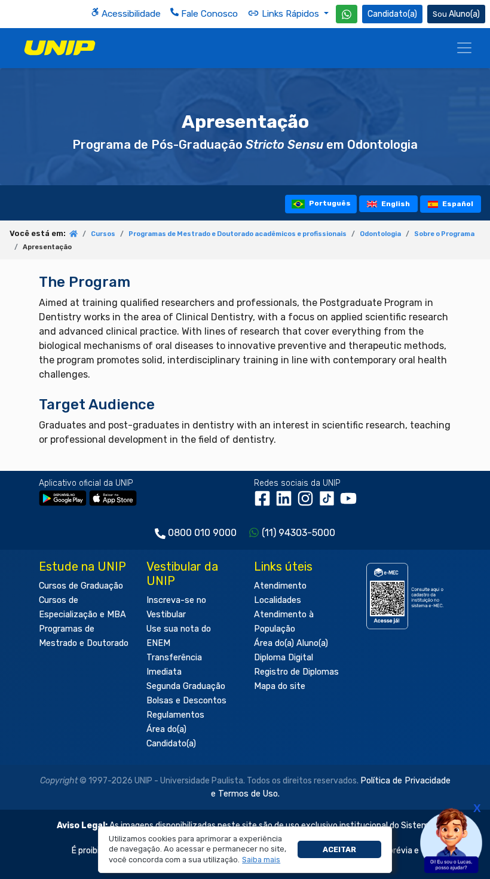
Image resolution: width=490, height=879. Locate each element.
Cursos (103, 234)
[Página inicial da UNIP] (73, 234)
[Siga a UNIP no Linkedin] (286, 503)
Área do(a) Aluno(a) (291, 643)
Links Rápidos (290, 13)
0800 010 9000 (202, 532)
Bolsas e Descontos (186, 701)
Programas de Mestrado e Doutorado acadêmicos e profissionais (237, 234)
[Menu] (464, 47)
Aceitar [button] (339, 849)
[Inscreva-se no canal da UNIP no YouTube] (349, 503)
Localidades (277, 600)
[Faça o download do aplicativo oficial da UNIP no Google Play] (63, 497)
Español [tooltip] (456, 204)
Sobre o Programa (444, 234)
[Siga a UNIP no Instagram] (307, 503)
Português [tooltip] (329, 204)
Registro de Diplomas (296, 672)
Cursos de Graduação (81, 586)
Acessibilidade (130, 13)
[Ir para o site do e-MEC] (406, 596)
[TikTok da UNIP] (329, 503)
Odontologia (380, 234)
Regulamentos (175, 715)
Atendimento (280, 586)
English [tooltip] (394, 204)
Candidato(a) (392, 14)
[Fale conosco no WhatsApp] (346, 14)
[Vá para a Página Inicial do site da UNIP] (60, 47)
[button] (261, 860)
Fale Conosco (208, 13)
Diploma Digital (283, 658)
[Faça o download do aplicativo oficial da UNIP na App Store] (113, 497)
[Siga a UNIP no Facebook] (264, 503)
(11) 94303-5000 (298, 532)
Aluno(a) (464, 14)
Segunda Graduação (185, 686)
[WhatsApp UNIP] (346, 14)
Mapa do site (279, 686)
